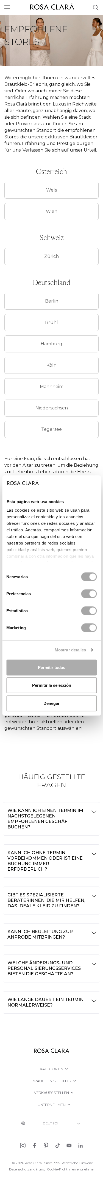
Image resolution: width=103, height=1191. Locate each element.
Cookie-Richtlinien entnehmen (71, 1169)
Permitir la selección (51, 685)
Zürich (51, 256)
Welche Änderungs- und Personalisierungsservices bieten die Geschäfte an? (44, 968)
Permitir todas (51, 667)
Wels (51, 190)
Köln (51, 365)
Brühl (51, 322)
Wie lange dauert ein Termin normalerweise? (45, 1002)
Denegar (51, 703)
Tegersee (51, 429)
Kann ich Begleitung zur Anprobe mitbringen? (40, 934)
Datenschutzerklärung (27, 1169)
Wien (51, 211)
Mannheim (51, 386)
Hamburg (51, 343)
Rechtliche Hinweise (77, 1163)
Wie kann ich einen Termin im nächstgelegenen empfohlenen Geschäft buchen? (45, 819)
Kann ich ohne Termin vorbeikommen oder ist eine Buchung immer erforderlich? (45, 861)
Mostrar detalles (70, 650)
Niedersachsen (51, 408)
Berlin (51, 301)
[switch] (89, 593)
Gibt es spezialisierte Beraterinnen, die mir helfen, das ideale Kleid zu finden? (46, 900)
